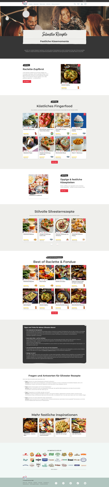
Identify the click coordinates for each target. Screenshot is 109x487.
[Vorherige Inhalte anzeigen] (52, 244)
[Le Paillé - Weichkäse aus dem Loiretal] (64, 465)
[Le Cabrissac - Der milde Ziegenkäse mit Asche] (70, 465)
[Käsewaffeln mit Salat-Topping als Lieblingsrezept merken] (69, 114)
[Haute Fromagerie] (38, 459)
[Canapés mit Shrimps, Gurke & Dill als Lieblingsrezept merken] (52, 137)
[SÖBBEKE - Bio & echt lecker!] (45, 459)
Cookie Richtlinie (44, 484)
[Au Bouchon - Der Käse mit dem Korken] (77, 460)
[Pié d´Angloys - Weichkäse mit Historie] (57, 465)
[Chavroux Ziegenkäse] (38, 454)
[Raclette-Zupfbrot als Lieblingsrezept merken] (79, 65)
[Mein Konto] (82, 4)
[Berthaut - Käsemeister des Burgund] (83, 465)
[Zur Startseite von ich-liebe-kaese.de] (24, 3)
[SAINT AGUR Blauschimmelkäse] (32, 460)
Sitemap (30, 482)
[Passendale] (32, 465)
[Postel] (38, 465)
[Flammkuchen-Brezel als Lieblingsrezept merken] (69, 137)
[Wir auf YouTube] (85, 483)
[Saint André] (64, 454)
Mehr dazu (63, 190)
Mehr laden (54, 162)
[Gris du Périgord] (57, 459)
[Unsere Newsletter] (78, 4)
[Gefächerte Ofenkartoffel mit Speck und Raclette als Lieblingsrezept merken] (85, 266)
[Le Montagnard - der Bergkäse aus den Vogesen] (51, 465)
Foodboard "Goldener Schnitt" (49, 350)
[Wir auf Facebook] (56, 483)
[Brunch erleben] (25, 459)
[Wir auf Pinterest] (70, 483)
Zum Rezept (26, 81)
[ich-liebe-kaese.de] (25, 477)
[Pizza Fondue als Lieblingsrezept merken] (52, 266)
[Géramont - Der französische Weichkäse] (25, 454)
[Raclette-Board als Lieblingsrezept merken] (69, 266)
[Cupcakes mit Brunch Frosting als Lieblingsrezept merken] (85, 114)
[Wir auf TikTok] (78, 483)
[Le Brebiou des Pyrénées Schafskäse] (45, 465)
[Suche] (75, 4)
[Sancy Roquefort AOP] (77, 465)
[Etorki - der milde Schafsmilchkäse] (70, 460)
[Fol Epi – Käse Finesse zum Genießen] (32, 454)
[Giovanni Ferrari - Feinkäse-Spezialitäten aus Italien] (45, 454)
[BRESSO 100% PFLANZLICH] (57, 454)
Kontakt (84, 1)
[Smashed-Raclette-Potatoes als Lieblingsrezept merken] (69, 289)
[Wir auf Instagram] (63, 483)
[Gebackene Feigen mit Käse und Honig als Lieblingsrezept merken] (36, 137)
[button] (54, 469)
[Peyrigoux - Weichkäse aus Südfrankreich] (83, 460)
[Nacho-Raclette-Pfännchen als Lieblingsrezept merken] (85, 289)
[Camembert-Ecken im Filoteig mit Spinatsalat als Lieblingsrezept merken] (84, 219)
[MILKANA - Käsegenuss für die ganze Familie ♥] (83, 454)
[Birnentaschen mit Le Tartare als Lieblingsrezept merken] (52, 114)
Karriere (35, 482)
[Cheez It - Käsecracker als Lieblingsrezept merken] (85, 137)
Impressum (46, 482)
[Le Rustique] (77, 454)
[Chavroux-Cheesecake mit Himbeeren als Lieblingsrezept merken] (68, 219)
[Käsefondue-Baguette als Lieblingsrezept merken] (36, 219)
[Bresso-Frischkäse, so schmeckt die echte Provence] (51, 454)
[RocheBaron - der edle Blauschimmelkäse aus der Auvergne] (25, 465)
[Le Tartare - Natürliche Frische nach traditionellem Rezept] (64, 460)
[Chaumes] (51, 460)
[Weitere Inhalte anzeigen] (57, 244)
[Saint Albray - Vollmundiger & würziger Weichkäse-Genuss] (70, 454)
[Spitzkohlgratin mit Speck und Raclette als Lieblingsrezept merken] (36, 289)
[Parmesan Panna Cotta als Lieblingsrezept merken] (36, 114)
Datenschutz (26, 484)
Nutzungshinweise (34, 484)
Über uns (25, 482)
